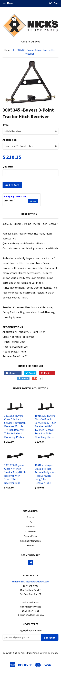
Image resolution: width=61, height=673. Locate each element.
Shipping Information (30, 540)
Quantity (8, 166)
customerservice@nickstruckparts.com (30, 581)
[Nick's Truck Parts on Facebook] (30, 563)
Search (30, 517)
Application (10, 139)
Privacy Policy (30, 536)
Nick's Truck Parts (29, 653)
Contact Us (30, 531)
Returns (30, 545)
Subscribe (50, 637)
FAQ (30, 521)
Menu (10, 3)
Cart (55, 3)
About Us (30, 526)
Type (6, 125)
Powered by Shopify (48, 653)
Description (29, 214)
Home (7, 50)
